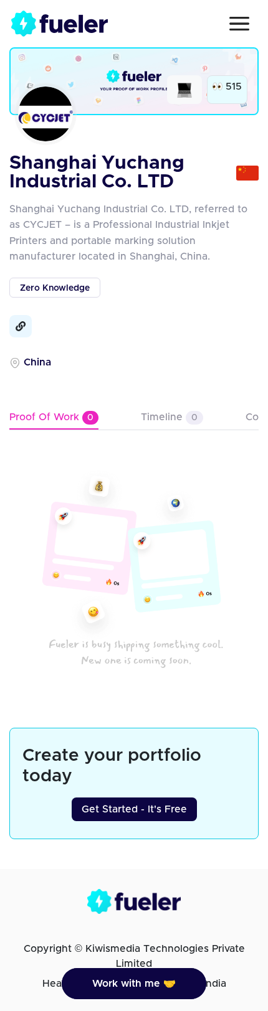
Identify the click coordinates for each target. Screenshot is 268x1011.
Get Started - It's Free (134, 809)
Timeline (169, 417)
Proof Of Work (51, 417)
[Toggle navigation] (239, 23)
